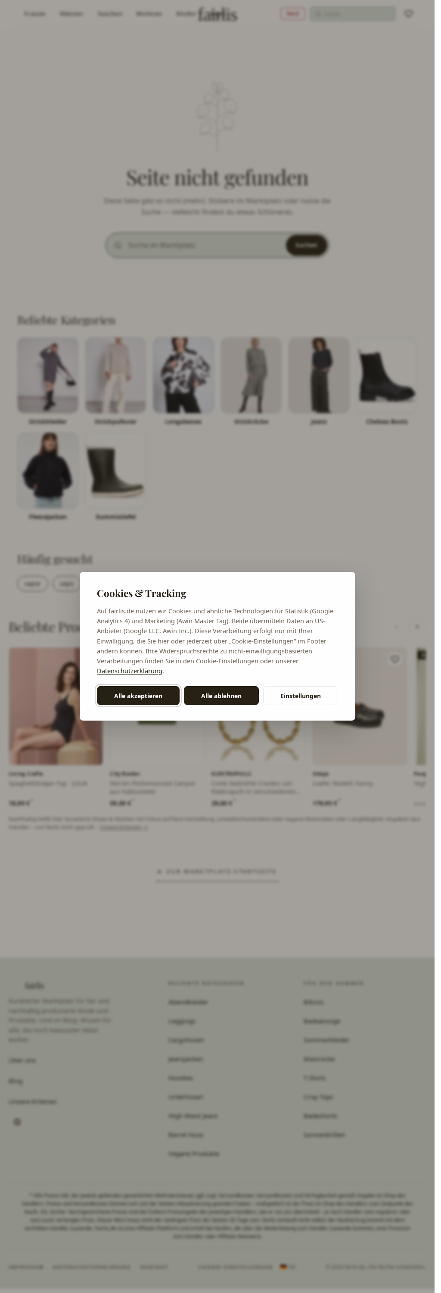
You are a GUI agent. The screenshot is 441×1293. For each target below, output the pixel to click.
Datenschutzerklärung (129, 670)
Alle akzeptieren (138, 696)
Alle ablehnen (221, 696)
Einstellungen (300, 696)
